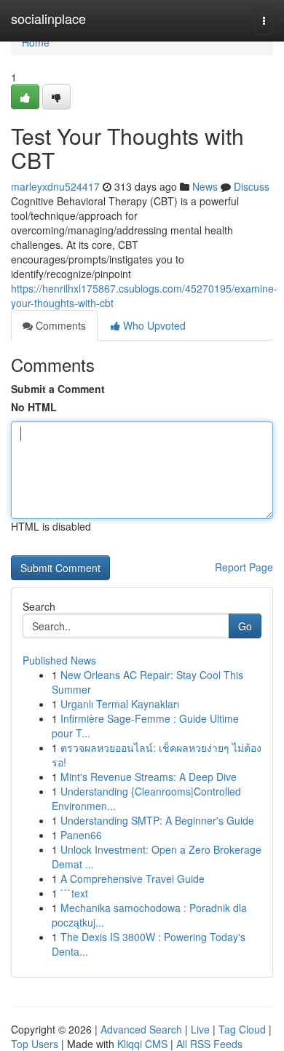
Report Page (244, 567)
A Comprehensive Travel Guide (132, 878)
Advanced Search (141, 1029)
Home (36, 42)
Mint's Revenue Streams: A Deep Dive (148, 776)
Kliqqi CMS (142, 1043)
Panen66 (81, 835)
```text (74, 893)
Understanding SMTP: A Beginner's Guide (157, 820)
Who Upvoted (153, 325)
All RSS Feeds (209, 1043)
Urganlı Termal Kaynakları (119, 704)
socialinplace (48, 18)
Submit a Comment (58, 388)
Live (200, 1029)
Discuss (251, 186)
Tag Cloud (242, 1029)
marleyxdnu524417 (55, 186)
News (205, 186)
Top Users (34, 1043)
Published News (59, 660)
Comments (59, 325)
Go (245, 626)
